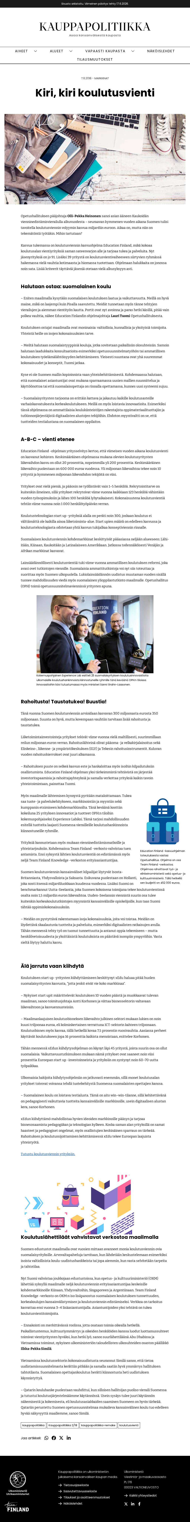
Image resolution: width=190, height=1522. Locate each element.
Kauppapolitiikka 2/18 (63, 1425)
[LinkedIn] (133, 1504)
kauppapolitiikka (33, 1425)
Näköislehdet (161, 51)
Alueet (56, 51)
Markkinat (101, 78)
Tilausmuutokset (95, 59)
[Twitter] (126, 1504)
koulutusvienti (128, 1425)
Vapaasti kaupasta (105, 51)
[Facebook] (139, 1504)
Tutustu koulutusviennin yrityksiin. (48, 1154)
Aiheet (21, 51)
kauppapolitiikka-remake (98, 1425)
